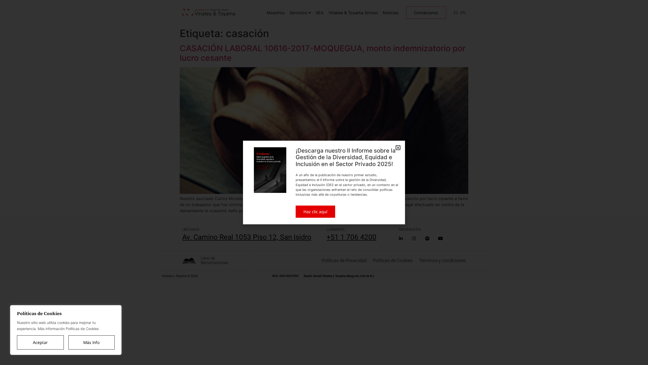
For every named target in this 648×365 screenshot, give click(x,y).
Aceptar (40, 342)
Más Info (91, 342)
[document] (324, 182)
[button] (398, 148)
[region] (66, 330)
